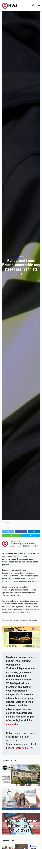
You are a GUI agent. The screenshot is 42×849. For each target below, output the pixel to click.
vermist (10, 620)
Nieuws (21, 257)
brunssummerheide (30, 620)
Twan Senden (15, 541)
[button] (8, 531)
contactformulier (19, 748)
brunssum (18, 620)
